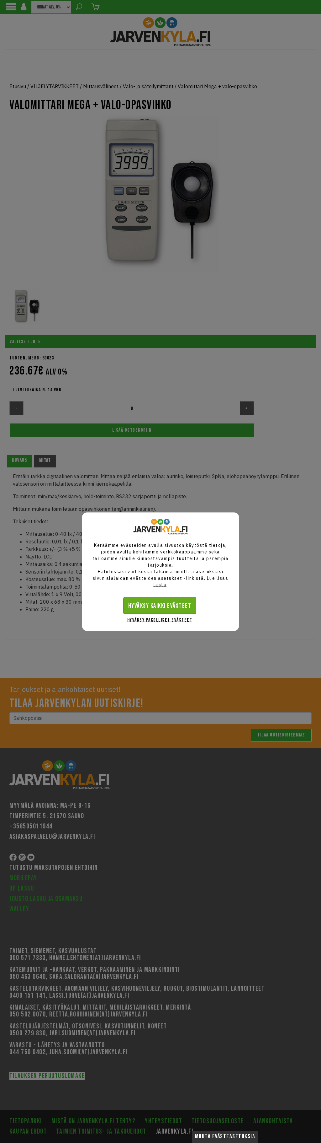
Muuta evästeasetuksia (225, 1136)
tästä (160, 584)
